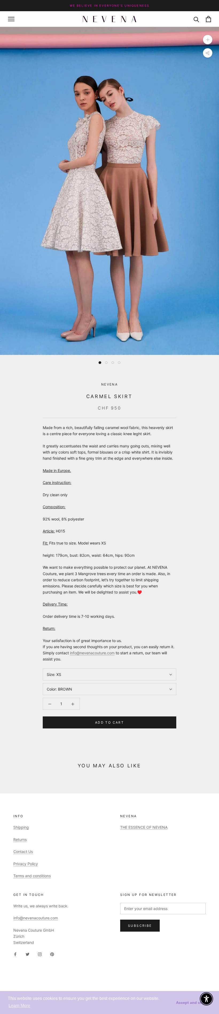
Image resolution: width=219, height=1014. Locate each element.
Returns (20, 839)
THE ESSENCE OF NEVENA (143, 827)
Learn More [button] (19, 1005)
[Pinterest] (52, 954)
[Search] (196, 19)
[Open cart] (208, 19)
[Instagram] (40, 954)
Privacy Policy (25, 863)
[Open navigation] (11, 19)
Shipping (21, 827)
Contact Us (23, 851)
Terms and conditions (32, 875)
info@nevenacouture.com (92, 653)
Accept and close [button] (192, 1002)
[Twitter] (27, 954)
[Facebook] (15, 954)
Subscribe (140, 926)
